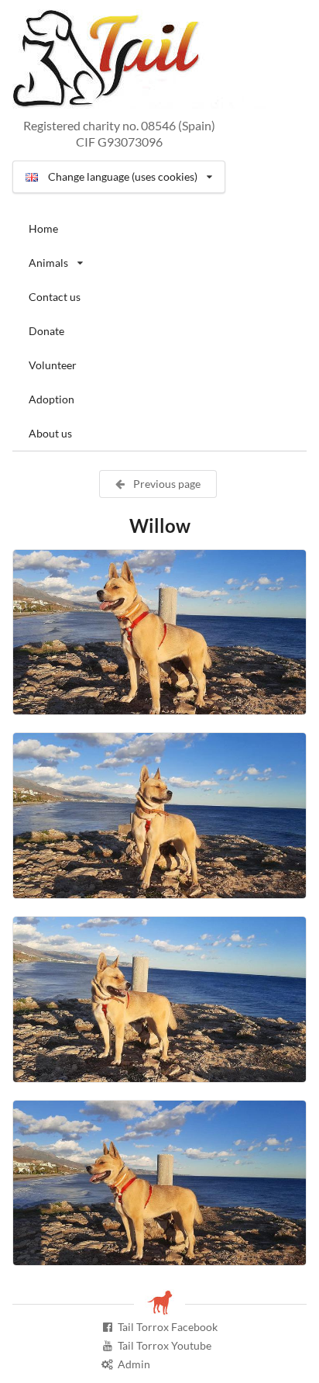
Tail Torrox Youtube (164, 1345)
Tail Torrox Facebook (168, 1326)
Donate (46, 330)
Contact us (55, 296)
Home (43, 228)
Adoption (51, 399)
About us (50, 433)
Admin (134, 1364)
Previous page (166, 483)
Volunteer (53, 365)
